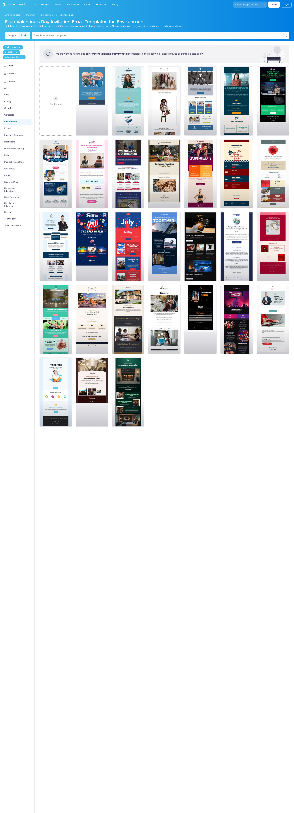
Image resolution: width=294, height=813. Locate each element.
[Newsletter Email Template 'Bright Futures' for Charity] (56, 173)
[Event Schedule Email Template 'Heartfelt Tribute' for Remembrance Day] (273, 173)
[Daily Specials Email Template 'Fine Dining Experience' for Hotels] (92, 319)
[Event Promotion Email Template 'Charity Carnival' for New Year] (56, 319)
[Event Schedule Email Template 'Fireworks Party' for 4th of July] (128, 246)
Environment (47, 15)
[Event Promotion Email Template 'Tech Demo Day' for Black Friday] (273, 101)
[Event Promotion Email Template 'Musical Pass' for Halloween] (236, 319)
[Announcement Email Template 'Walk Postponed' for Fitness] (92, 101)
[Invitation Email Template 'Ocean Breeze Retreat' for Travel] (164, 319)
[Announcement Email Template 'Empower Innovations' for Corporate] (128, 101)
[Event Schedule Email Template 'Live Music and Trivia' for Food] (236, 173)
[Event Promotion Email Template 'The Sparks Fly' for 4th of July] (92, 246)
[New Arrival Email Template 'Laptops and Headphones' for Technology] (200, 246)
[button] (29, 66)
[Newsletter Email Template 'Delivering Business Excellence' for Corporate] (56, 246)
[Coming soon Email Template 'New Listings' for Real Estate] (128, 319)
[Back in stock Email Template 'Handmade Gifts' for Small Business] (164, 173)
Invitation (30, 15)
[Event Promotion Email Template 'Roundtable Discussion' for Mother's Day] (92, 173)
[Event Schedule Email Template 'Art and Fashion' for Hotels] (128, 392)
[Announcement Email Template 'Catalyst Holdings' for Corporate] (236, 101)
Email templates (12, 15)
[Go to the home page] (12, 5)
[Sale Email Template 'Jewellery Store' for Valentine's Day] (273, 246)
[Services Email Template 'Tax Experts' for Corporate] (273, 319)
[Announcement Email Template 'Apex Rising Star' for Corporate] (236, 246)
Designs (12, 35)
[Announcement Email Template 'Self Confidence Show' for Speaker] (200, 319)
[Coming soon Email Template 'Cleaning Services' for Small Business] (56, 392)
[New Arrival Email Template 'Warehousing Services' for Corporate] (128, 173)
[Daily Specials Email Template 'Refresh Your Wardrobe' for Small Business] (164, 101)
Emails (24, 35)
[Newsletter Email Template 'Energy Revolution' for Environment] (164, 246)
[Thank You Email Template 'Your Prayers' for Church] (92, 392)
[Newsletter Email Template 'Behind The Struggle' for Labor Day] (200, 101)
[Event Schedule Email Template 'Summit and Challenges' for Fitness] (200, 173)
